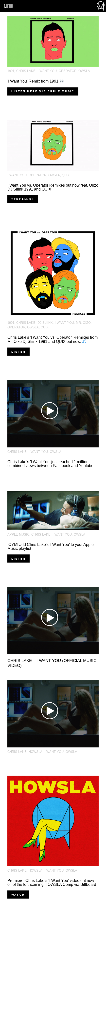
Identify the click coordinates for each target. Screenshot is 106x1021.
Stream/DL (22, 199)
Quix (66, 175)
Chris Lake (25, 71)
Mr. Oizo (83, 322)
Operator (67, 71)
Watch (18, 894)
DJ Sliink (45, 322)
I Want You (47, 71)
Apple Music (18, 534)
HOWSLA (35, 752)
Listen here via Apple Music (42, 91)
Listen (18, 351)
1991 (10, 71)
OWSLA (84, 71)
